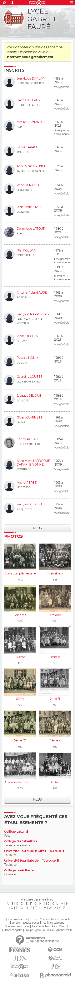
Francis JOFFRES (28, 100)
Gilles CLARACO (27, 147)
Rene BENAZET (28, 185)
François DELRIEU (29, 504)
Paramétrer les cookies (43, 926)
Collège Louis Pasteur (20, 870)
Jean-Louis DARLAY (30, 78)
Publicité (65, 919)
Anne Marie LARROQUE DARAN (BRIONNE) (33, 462)
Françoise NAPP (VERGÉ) (34, 314)
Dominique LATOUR (31, 228)
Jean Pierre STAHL (29, 207)
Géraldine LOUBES (29, 377)
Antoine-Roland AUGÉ (32, 292)
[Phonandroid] (55, 975)
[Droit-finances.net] (55, 958)
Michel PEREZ (26, 483)
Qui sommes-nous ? (16, 919)
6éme (20, 699)
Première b (54, 573)
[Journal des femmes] (20, 950)
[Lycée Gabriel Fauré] (13, 17)
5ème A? (20, 740)
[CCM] (55, 950)
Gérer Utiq (64, 926)
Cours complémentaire (20, 573)
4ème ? (55, 740)
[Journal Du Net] (20, 958)
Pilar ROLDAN (26, 250)
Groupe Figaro (32, 930)
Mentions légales (13, 930)
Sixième (20, 657)
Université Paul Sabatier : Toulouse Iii (31, 860)
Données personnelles (17, 926)
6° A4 (55, 782)
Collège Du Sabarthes (20, 841)
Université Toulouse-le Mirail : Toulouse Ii (34, 851)
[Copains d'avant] (20, 966)
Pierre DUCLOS (27, 336)
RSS (43, 922)
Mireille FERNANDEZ (31, 122)
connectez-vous (33, 52)
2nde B (55, 699)
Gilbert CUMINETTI (30, 417)
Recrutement (56, 922)
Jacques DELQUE (29, 395)
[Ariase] (20, 975)
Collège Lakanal (16, 831)
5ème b (55, 657)
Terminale (55, 615)
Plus (37, 528)
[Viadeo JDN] (55, 966)
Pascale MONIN (28, 358)
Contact (15, 922)
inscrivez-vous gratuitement (29, 57)
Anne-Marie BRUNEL (31, 166)
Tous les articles (31, 922)
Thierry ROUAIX (27, 439)
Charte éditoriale (49, 919)
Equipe (34, 919)
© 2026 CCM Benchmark (57, 930)
